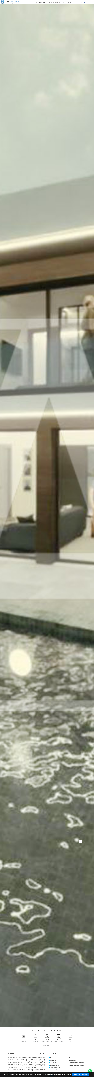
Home (35, 2)
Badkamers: (72, 1060)
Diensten (58, 2)
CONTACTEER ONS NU (86, 487)
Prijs (70, 1041)
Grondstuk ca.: (53, 1065)
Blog (64, 2)
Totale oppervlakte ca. (47, 1041)
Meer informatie (85, 1074)
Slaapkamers (23, 1041)
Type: (51, 1057)
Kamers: (71, 1057)
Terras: (52, 1070)
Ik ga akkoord (77, 1074)
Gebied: (52, 1062)
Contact (70, 2)
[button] (88, 2)
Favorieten (79, 2)
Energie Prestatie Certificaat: (76, 1062)
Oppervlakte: (53, 1067)
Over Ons (51, 2)
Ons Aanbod (42, 2)
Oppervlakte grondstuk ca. (58, 1041)
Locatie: (52, 1060)
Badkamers (35, 1041)
